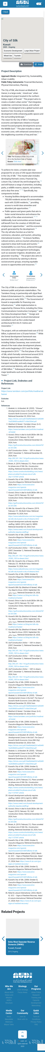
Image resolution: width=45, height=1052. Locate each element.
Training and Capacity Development (36, 1000)
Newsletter (9, 1019)
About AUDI (9, 992)
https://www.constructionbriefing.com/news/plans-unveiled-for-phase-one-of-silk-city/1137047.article (25, 474)
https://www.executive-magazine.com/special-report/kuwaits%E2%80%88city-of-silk (22, 487)
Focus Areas (22, 992)
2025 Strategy (22, 990)
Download (27, 64)
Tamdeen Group (14, 280)
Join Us (22, 1017)
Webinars (9, 1022)
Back (6, 12)
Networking (36, 1005)
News (9, 1017)
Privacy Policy (36, 1022)
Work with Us (22, 1019)
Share (39, 64)
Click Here (17, 162)
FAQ (36, 1024)
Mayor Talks (9, 1024)
